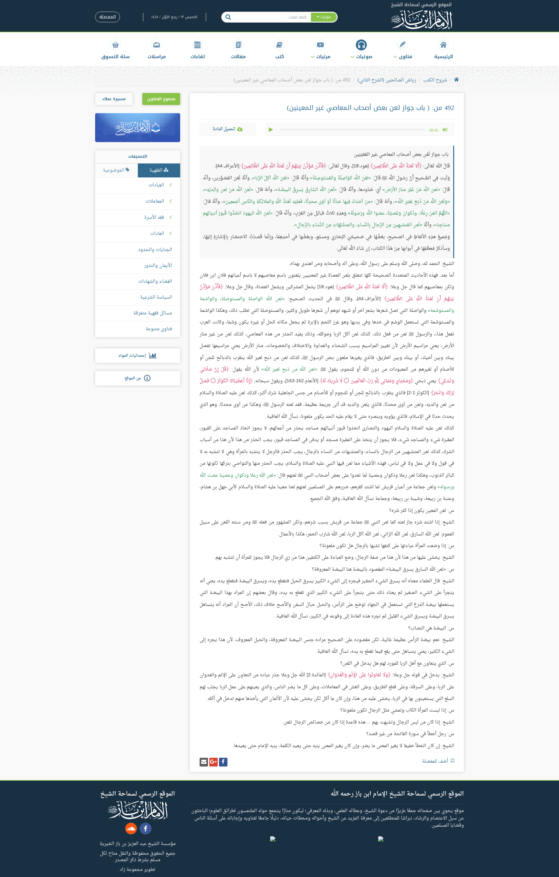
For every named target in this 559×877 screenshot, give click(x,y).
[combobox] (273, 17)
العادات (157, 234)
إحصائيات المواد (133, 355)
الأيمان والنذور (158, 265)
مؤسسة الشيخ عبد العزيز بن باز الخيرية (138, 843)
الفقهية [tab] (156, 170)
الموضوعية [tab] (114, 170)
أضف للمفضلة (435, 761)
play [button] (271, 129)
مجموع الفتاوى (161, 98)
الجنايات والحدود (155, 250)
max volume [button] (444, 129)
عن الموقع (134, 378)
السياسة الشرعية (156, 297)
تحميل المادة (224, 129)
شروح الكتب (435, 80)
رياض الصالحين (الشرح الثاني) (386, 80)
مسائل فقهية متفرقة (152, 313)
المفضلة (107, 17)
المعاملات (155, 201)
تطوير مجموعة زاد (137, 869)
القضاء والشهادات (155, 281)
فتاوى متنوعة (159, 329)
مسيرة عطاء (114, 98)
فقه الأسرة (154, 218)
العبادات (156, 185)
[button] (402, 49)
